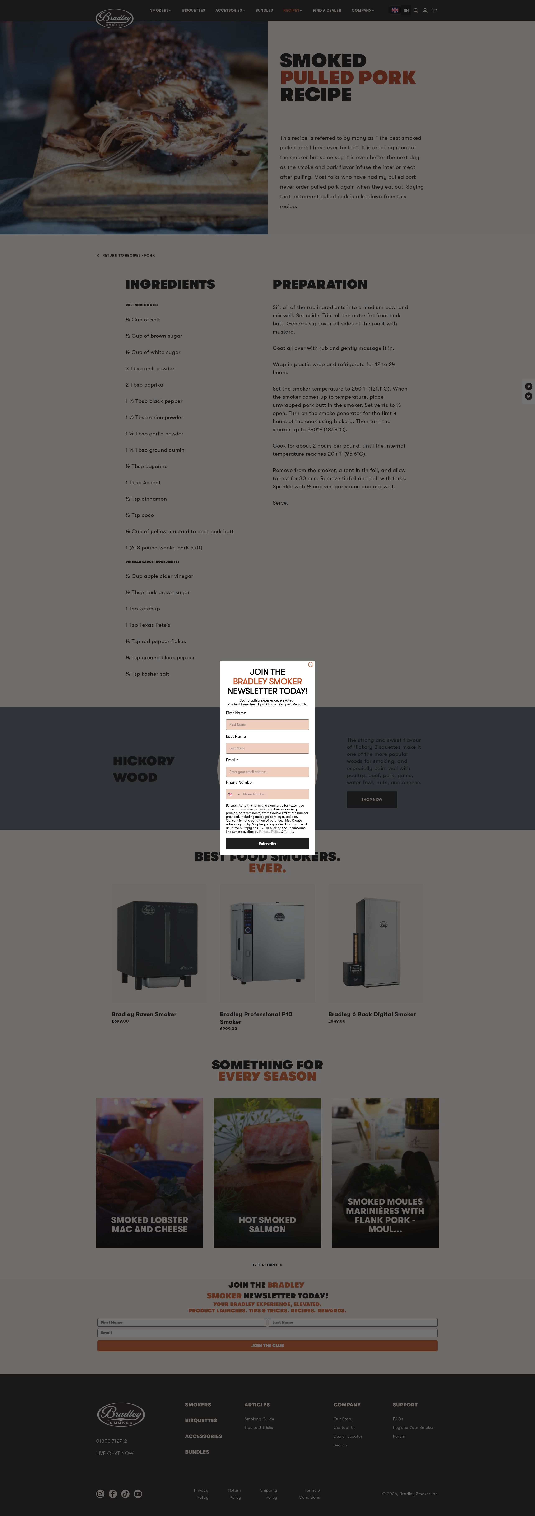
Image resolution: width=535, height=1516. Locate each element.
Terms (288, 831)
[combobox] (233, 794)
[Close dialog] (311, 664)
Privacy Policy (269, 831)
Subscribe (267, 843)
